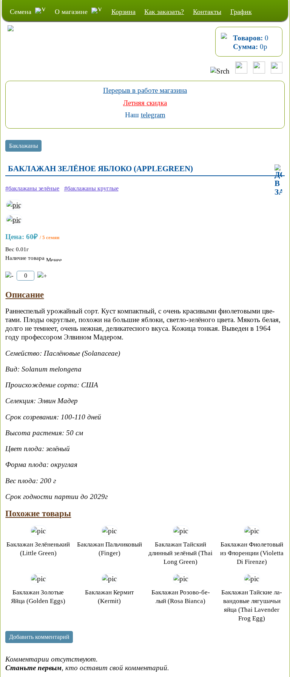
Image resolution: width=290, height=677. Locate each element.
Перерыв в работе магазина (145, 90)
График (241, 11)
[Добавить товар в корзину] (42, 276)
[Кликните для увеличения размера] (13, 205)
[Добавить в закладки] (278, 180)
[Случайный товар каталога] (276, 71)
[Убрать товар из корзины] (9, 276)
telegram (153, 115)
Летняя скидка (145, 103)
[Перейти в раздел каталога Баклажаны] (23, 146)
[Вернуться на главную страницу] (7, 36)
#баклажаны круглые (91, 188)
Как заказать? (164, 11)
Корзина (123, 11)
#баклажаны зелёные (32, 188)
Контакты (207, 11)
